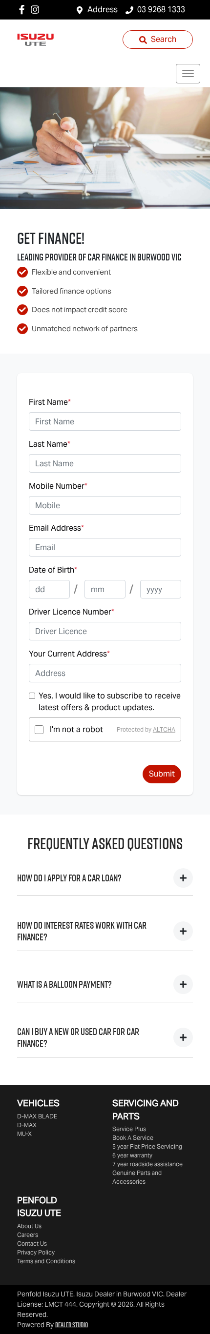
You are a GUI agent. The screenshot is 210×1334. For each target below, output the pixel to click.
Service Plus (129, 1129)
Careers (27, 1234)
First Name (50, 402)
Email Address (56, 528)
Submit (162, 774)
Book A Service (132, 1137)
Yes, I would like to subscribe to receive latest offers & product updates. (110, 702)
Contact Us (32, 1243)
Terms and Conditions (46, 1261)
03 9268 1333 (161, 9)
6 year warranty (132, 1155)
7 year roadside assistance (147, 1164)
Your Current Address (69, 654)
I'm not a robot (76, 729)
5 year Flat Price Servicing (147, 1146)
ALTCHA (164, 729)
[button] (188, 73)
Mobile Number (58, 486)
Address (102, 9)
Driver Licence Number (71, 612)
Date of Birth (53, 570)
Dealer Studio (71, 1325)
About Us (29, 1226)
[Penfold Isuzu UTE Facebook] (23, 9)
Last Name (49, 444)
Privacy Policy (36, 1252)
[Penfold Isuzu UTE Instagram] (36, 9)
